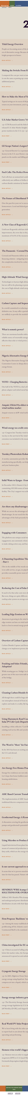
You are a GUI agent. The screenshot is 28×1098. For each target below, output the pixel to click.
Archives (17, 1093)
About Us (10, 1093)
